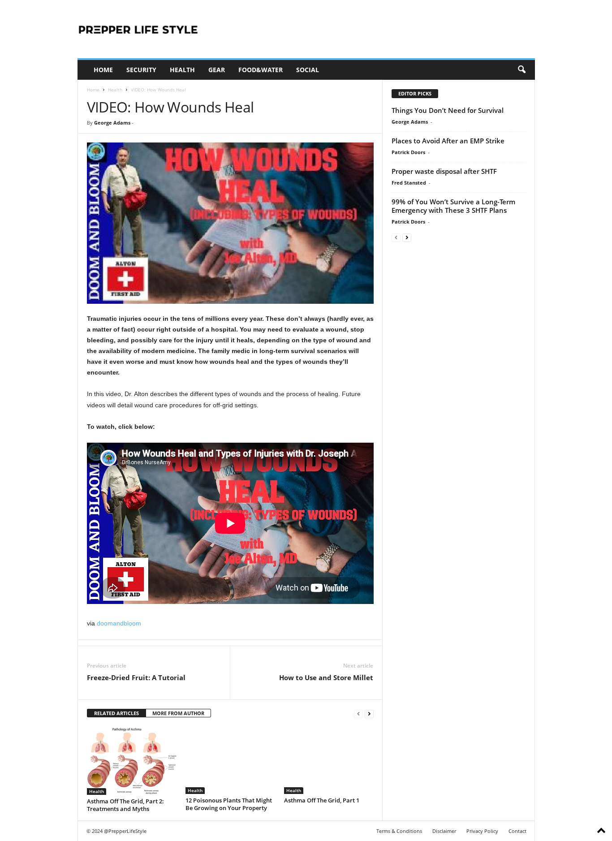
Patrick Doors (408, 152)
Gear (216, 69)
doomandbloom (119, 623)
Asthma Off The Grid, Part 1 (321, 800)
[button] (521, 70)
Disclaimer (444, 831)
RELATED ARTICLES (116, 713)
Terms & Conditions (399, 831)
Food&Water (260, 69)
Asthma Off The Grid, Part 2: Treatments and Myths (125, 805)
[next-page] (369, 713)
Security (141, 69)
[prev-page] (358, 713)
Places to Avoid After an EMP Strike (448, 140)
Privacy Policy (482, 831)
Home (103, 69)
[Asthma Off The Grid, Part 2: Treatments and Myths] (132, 761)
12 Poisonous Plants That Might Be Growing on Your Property (228, 804)
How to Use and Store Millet (326, 677)
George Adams (112, 122)
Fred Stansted (409, 182)
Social (307, 69)
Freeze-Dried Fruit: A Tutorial (136, 677)
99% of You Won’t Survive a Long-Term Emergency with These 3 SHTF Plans (453, 206)
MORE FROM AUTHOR (178, 713)
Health (182, 69)
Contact (517, 831)
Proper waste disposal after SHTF (444, 171)
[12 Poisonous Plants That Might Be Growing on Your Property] (230, 760)
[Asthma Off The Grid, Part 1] (329, 760)
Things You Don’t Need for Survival (448, 110)
